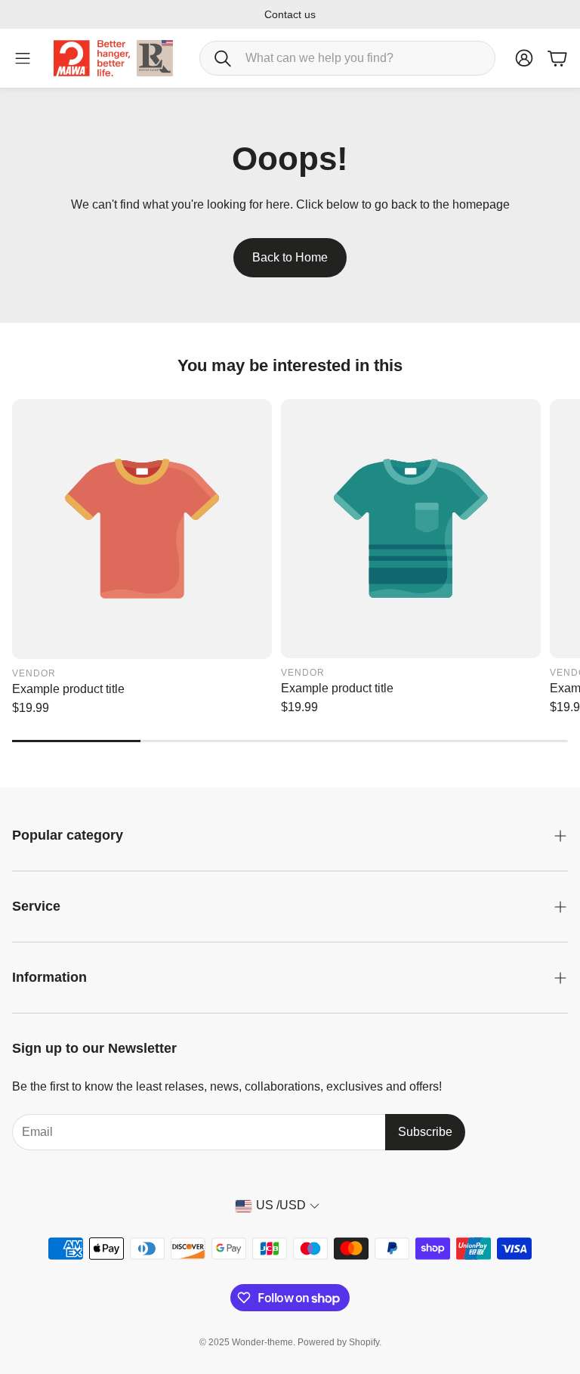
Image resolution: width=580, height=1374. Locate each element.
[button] (347, 58)
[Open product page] (142, 529)
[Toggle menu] (22, 58)
